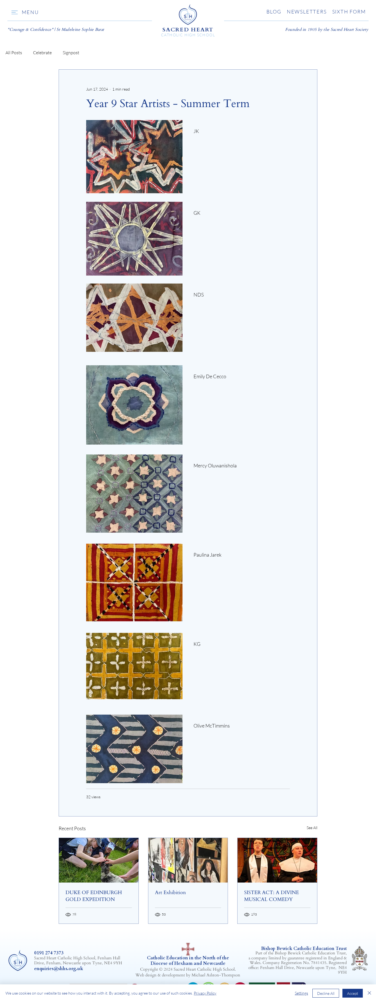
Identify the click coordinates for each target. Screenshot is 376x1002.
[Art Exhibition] (188, 860)
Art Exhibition (170, 892)
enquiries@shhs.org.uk (58, 969)
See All (312, 827)
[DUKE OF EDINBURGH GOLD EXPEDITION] (98, 860)
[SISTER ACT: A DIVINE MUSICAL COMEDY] (277, 860)
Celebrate (42, 52)
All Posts (14, 52)
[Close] (369, 993)
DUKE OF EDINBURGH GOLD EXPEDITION (94, 896)
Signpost (71, 52)
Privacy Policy (205, 993)
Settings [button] (301, 993)
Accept (352, 993)
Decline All (325, 993)
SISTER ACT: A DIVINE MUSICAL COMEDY (271, 896)
